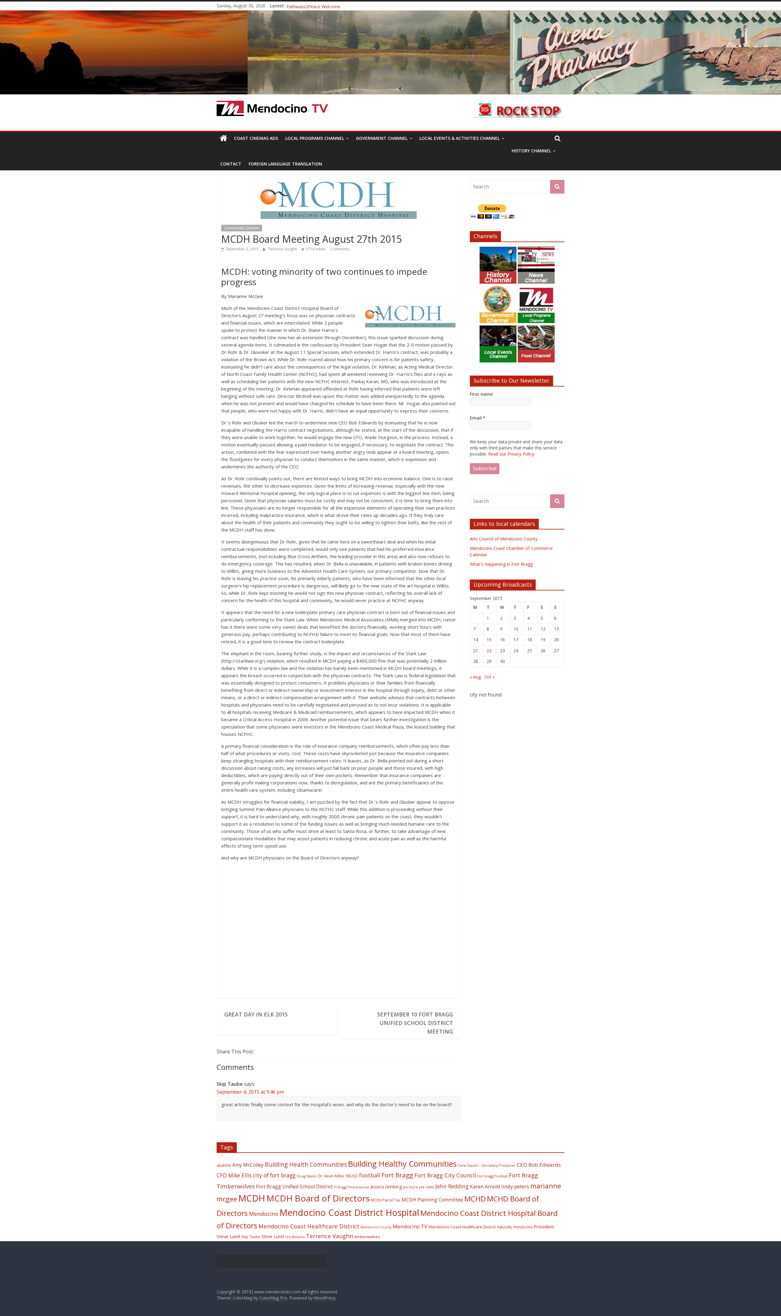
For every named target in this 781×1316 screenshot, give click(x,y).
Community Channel (241, 228)
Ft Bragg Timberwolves (351, 1187)
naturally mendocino (515, 1226)
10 (515, 629)
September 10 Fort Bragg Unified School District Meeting (415, 1023)
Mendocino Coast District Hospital (349, 1212)
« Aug (475, 677)
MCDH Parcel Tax (385, 1200)
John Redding (452, 1186)
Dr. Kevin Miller (331, 1176)
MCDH (251, 1198)
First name (481, 394)
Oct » (489, 677)
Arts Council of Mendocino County (504, 539)
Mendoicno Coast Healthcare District (462, 1227)
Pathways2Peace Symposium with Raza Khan (331, 6)
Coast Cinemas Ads (256, 138)
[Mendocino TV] (390, 14)
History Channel (531, 151)
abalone (224, 1165)
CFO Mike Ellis (234, 1175)
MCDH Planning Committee (432, 1200)
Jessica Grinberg (386, 1187)
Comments (339, 249)
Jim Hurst (410, 1187)
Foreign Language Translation (285, 164)
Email (477, 418)
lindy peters (515, 1186)
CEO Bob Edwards (539, 1164)
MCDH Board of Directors (318, 1198)
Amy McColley (248, 1164)
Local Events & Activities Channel (459, 138)
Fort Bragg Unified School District (294, 1186)
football (369, 1175)
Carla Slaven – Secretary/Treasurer (487, 1165)
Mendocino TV (410, 1226)
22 (489, 650)
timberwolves (367, 1236)
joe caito (426, 1186)
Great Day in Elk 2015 (256, 1014)
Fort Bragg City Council (445, 1175)
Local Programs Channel (314, 138)
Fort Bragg (397, 1175)
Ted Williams (295, 1237)
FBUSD (352, 1176)
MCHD (475, 1199)
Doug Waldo (307, 1176)
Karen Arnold (485, 1186)
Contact (230, 164)
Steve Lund (272, 1236)
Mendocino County (376, 1227)
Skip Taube (250, 1236)
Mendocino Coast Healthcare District (308, 1226)
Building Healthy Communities (402, 1163)
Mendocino (263, 1213)
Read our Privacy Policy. (511, 454)
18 (529, 639)
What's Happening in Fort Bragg (501, 564)
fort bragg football (492, 1176)
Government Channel (382, 138)
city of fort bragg (274, 1175)
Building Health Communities (306, 1164)
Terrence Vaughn (283, 249)
